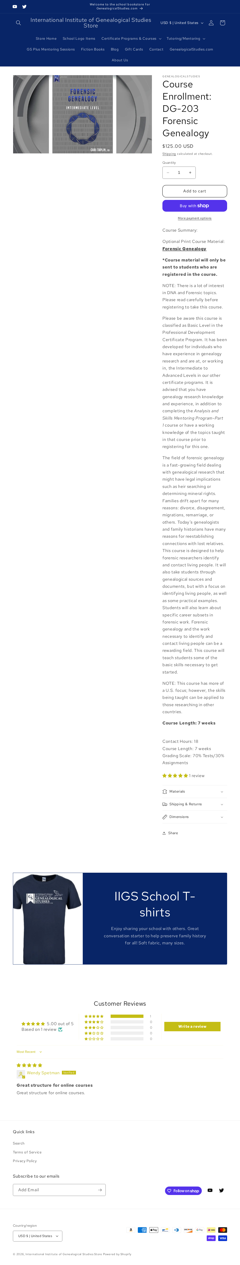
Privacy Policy (25, 1160)
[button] (18, 22)
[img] (29, 1065)
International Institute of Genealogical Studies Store (64, 1254)
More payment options (195, 218)
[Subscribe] (99, 1190)
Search (19, 1143)
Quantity (169, 162)
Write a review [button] (192, 1026)
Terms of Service (27, 1152)
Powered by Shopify (117, 1254)
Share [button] (173, 832)
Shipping (169, 154)
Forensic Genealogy (184, 248)
